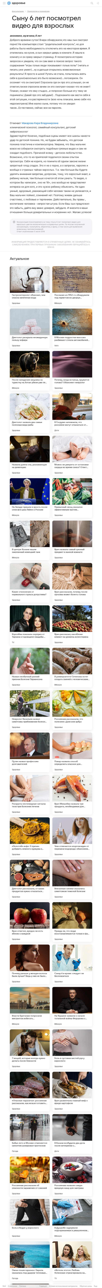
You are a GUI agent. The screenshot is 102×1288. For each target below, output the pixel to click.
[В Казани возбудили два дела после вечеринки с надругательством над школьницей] (72, 1134)
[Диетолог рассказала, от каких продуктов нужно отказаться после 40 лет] (30, 880)
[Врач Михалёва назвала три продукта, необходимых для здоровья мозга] (72, 795)
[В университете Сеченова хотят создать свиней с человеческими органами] (72, 668)
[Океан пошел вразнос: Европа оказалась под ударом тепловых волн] (30, 1261)
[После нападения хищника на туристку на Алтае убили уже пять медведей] (30, 371)
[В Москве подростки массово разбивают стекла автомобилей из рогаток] (72, 328)
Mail (4, 1286)
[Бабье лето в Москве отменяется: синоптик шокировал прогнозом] (30, 1134)
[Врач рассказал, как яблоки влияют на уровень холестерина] (72, 625)
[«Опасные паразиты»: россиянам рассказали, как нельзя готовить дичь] (30, 1092)
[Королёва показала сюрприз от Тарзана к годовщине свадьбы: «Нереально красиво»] (30, 625)
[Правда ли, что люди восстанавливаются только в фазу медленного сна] (72, 922)
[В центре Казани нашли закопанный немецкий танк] (30, 540)
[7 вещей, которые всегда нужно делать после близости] (30, 1049)
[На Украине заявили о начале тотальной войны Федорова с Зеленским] (72, 1007)
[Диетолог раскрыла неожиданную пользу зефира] (30, 328)
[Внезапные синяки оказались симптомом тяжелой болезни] (72, 880)
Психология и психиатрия (38, 11)
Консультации (18, 11)
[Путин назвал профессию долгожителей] (30, 752)
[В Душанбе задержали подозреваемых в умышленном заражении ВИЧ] (72, 1219)
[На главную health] (18, 3)
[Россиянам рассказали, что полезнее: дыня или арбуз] (72, 710)
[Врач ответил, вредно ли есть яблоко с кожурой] (30, 922)
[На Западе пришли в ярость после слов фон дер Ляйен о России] (30, 498)
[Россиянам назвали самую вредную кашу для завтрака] (72, 1176)
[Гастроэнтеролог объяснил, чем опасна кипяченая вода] (30, 286)
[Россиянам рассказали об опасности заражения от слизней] (30, 1176)
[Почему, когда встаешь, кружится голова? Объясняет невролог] (72, 371)
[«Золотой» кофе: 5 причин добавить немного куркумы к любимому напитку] (30, 837)
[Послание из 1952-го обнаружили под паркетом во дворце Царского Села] (72, 286)
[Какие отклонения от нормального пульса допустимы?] (30, 583)
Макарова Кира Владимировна (40, 123)
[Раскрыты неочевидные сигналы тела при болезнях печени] (30, 795)
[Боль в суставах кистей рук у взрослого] (72, 1049)
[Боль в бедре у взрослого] (30, 1219)
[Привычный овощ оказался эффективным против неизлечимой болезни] (72, 498)
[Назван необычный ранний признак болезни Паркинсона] (30, 668)
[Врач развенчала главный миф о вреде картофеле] (72, 1092)
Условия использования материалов (63, 1286)
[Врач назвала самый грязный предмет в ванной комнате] (72, 540)
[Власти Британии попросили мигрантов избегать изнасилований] (30, 1007)
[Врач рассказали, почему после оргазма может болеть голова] (72, 583)
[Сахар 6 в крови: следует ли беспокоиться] (72, 964)
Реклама (22, 1286)
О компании (12, 1286)
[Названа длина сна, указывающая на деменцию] (30, 456)
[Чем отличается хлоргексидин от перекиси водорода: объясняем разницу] (72, 837)
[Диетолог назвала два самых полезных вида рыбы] (30, 413)
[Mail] (9, 3)
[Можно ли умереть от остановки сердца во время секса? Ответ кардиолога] (72, 456)
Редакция (43, 1286)
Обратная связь (86, 1286)
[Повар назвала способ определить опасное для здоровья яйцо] (72, 752)
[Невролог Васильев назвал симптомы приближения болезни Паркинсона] (30, 710)
